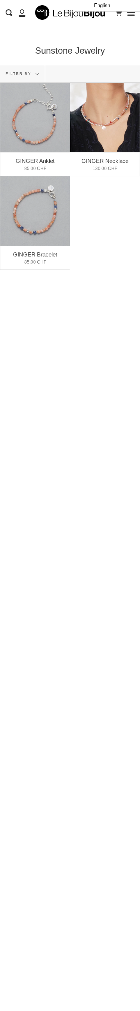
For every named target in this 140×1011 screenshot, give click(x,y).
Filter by (19, 74)
